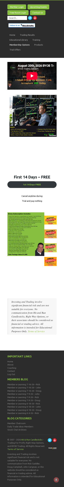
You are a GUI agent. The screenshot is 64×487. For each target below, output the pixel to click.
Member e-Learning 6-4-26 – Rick (23, 413)
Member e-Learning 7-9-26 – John (23, 394)
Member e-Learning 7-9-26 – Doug (23, 400)
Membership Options (20, 45)
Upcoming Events (38, 7)
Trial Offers (15, 50)
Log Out (11, 374)
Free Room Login (18, 12)
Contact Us (37, 12)
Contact (11, 371)
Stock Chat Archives (17, 430)
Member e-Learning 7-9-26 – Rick (23, 397)
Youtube (35, 18)
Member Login (17, 7)
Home (12, 35)
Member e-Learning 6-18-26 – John (24, 407)
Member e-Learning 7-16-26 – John (24, 387)
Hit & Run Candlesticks (32, 439)
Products (38, 45)
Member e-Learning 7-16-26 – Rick (23, 384)
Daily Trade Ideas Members (20, 426)
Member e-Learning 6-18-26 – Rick (23, 403)
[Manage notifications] (56, 479)
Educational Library (19, 40)
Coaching (11, 368)
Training (36, 40)
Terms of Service (36, 331)
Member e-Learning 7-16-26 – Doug (24, 391)
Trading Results (27, 35)
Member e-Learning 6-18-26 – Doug (24, 410)
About (10, 364)
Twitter (30, 18)
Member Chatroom (16, 423)
